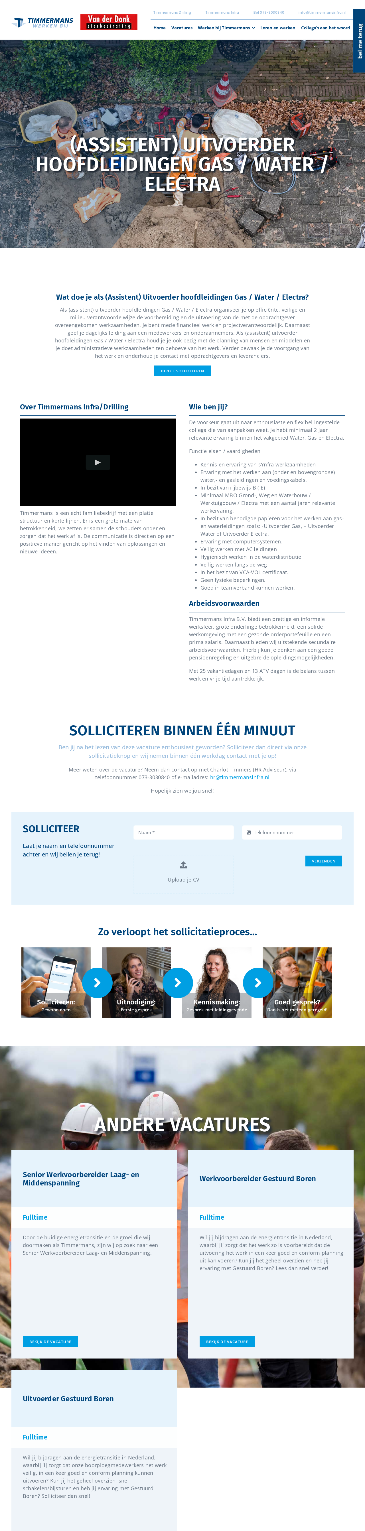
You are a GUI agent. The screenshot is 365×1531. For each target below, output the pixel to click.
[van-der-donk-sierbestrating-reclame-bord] (108, 16)
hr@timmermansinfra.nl (240, 777)
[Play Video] (98, 462)
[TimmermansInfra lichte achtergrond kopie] (42, 17)
